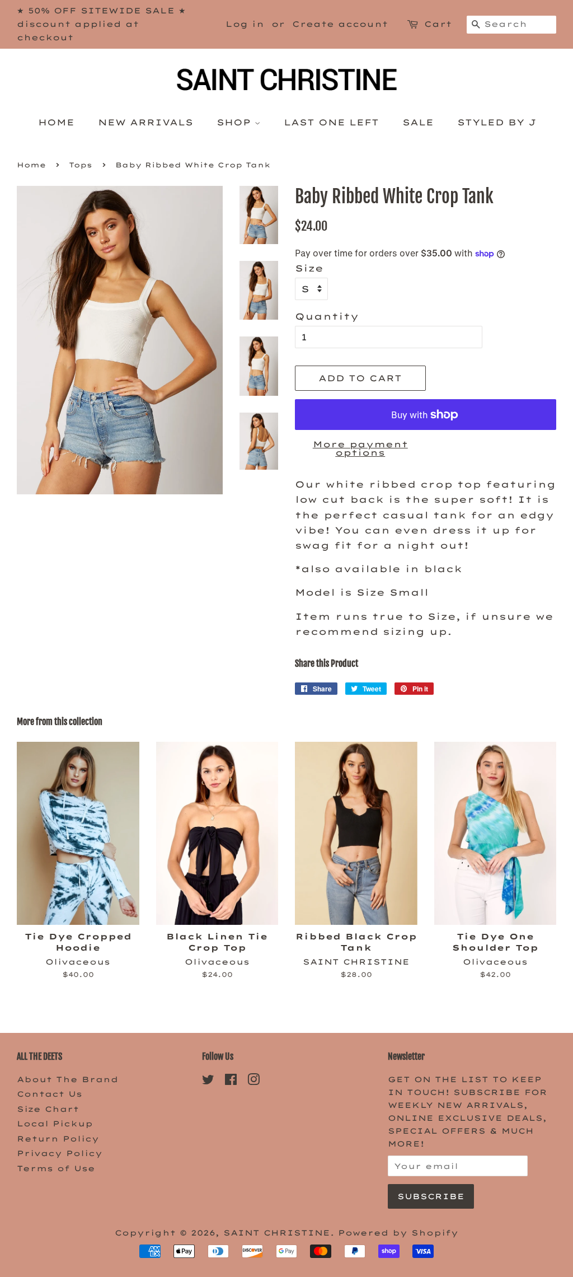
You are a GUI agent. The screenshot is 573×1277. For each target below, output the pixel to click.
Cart (438, 24)
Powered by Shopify (398, 1232)
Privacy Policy (59, 1153)
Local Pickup (55, 1123)
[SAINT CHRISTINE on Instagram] (253, 1081)
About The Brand (67, 1079)
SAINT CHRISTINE (276, 1232)
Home (56, 122)
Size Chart (48, 1109)
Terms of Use (56, 1168)
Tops (80, 165)
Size (309, 268)
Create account (340, 24)
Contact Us (49, 1093)
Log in (245, 24)
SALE (418, 122)
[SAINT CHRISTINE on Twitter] (208, 1081)
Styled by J (496, 122)
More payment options (360, 448)
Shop (236, 122)
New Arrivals (145, 122)
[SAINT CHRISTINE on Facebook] (230, 1081)
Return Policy (58, 1138)
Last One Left (331, 122)
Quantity (327, 316)
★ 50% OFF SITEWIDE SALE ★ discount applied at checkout (101, 24)
